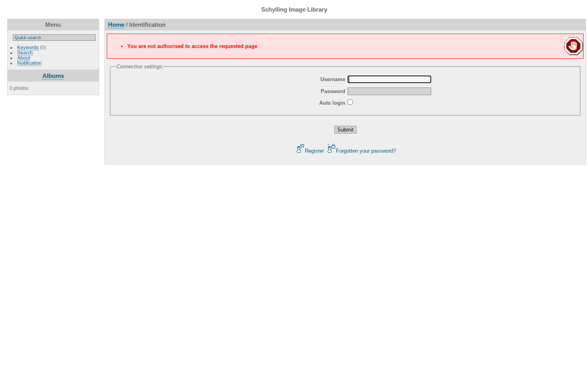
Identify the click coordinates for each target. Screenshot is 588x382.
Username (332, 79)
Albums (53, 75)
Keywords (28, 47)
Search (25, 52)
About (23, 57)
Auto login (332, 103)
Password (333, 91)
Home (116, 24)
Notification (29, 63)
